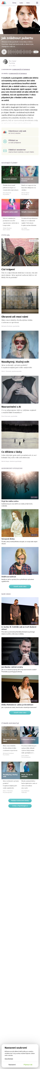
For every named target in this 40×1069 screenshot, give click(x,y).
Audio (21, 3)
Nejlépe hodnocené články (20, 800)
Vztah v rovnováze (28, 212)
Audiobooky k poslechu (12, 468)
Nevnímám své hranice (27, 180)
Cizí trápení (8, 269)
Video (28, 3)
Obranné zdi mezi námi (14, 316)
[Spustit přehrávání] (4, 52)
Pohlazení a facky (28, 739)
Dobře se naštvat (8, 577)
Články (14, 3)
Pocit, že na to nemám (27, 775)
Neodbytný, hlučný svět (15, 361)
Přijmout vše (28, 1065)
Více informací (9, 1059)
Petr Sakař (12, 61)
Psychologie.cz (4, 3)
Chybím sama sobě (10, 212)
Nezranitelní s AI (11, 406)
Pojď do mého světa (9, 501)
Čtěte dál (5, 235)
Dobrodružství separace (21, 69)
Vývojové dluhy (8, 539)
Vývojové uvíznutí (10, 179)
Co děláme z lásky (11, 451)
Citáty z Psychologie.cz (20, 806)
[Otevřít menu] (37, 2)
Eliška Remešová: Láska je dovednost (17, 705)
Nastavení (12, 1065)
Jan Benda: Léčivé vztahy (12, 667)
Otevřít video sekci (20, 713)
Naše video (6, 594)
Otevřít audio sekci (20, 586)
